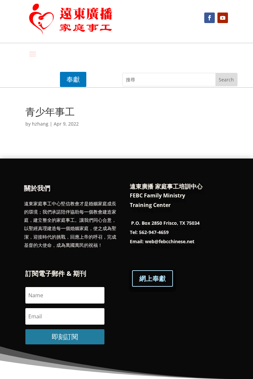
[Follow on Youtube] (222, 18)
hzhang (40, 124)
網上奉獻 (152, 278)
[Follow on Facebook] (209, 18)
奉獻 (73, 79)
